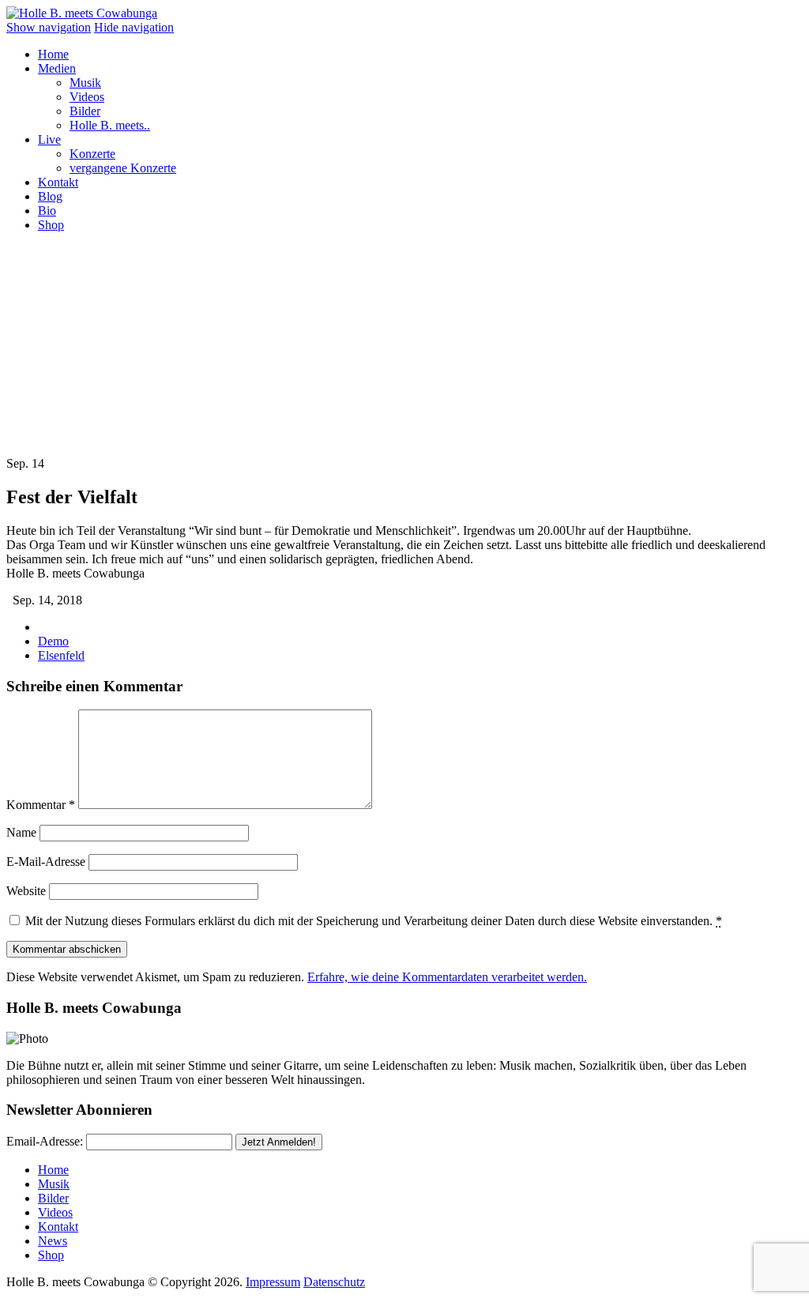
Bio (47, 210)
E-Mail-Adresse (45, 861)
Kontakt (58, 182)
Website (26, 890)
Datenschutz (334, 1282)
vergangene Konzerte (123, 168)
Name (21, 832)
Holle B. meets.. (110, 125)
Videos (87, 96)
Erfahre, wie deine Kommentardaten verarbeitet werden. (447, 977)
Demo (53, 641)
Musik (85, 82)
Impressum (273, 1282)
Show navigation (48, 27)
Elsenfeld (61, 655)
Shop (51, 224)
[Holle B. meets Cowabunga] (81, 13)
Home (53, 54)
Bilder (85, 111)
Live (49, 139)
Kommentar (40, 804)
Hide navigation (134, 27)
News (52, 1240)
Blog (50, 196)
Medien (57, 68)
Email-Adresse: (44, 1141)
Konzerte (92, 153)
